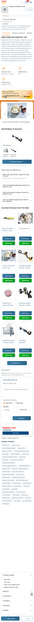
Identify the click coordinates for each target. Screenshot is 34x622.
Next (28, 114)
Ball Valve (14, 489)
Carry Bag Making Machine (21, 451)
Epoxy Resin (20, 474)
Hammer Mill (5, 468)
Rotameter (22, 457)
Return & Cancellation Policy (12, 584)
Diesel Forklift (6, 471)
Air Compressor (21, 492)
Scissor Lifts (25, 454)
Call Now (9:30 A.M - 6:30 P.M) (11, 96)
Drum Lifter (5, 454)
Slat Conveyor (16, 483)
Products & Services (18, 33)
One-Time (9, 403)
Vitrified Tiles (5, 498)
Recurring (20, 403)
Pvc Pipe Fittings (7, 500)
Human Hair (5, 445)
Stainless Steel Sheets (19, 477)
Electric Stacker (15, 454)
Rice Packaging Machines (9, 465)
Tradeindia (4, 438)
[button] (29, 9)
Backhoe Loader (7, 451)
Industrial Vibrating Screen (9, 457)
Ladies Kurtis (17, 486)
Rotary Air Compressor (17, 460)
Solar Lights (16, 495)
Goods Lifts (25, 495)
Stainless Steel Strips (8, 480)
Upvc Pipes (17, 500)
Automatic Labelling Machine (20, 468)
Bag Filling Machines (22, 480)
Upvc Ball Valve (27, 500)
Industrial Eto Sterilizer (8, 462)
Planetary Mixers (7, 486)
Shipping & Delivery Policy (11, 587)
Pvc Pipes (28, 498)
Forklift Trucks (15, 445)
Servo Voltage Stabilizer (9, 448)
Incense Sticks (6, 495)
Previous (5, 114)
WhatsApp (27, 96)
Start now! (16, 433)
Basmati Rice (21, 448)
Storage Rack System (8, 474)
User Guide (7, 582)
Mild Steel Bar (6, 477)
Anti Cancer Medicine (8, 492)
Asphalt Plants (6, 483)
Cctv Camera (6, 489)
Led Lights (26, 486)
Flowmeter (5, 460)
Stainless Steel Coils (17, 498)
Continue (21, 418)
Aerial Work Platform (18, 471)
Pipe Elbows (5, 503)
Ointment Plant (27, 483)
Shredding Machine (24, 465)
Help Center (7, 579)
